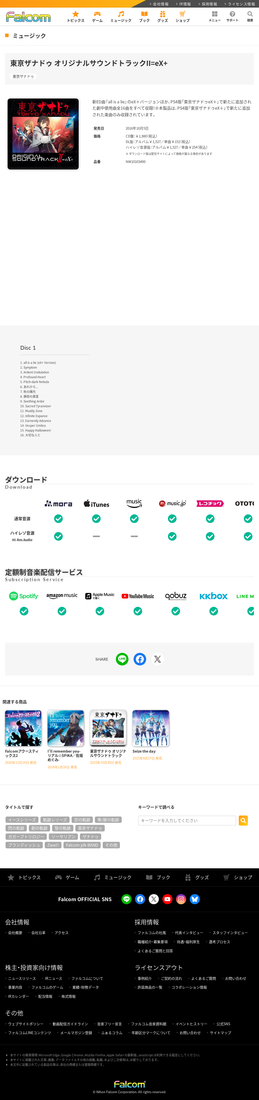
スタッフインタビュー (230, 932)
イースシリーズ (22, 820)
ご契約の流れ (171, 978)
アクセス (62, 932)
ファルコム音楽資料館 (148, 1023)
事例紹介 (145, 978)
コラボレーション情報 (189, 987)
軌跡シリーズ (55, 820)
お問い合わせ (235, 978)
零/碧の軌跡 (108, 820)
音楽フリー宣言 (109, 1023)
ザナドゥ (90, 836)
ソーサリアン (63, 836)
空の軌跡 (82, 820)
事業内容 (15, 987)
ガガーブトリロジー (26, 836)
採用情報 (210, 3)
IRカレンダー (18, 996)
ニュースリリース (22, 978)
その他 (111, 845)
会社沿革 (38, 932)
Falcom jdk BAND (82, 845)
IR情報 (185, 3)
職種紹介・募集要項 (153, 941)
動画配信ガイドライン (70, 1023)
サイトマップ (220, 1032)
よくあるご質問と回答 (155, 950)
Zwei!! (53, 845)
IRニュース (53, 978)
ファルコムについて (87, 978)
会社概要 (15, 932)
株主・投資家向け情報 (34, 967)
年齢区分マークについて (151, 1032)
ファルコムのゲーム (47, 987)
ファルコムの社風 (152, 932)
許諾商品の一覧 (150, 987)
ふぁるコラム (111, 1032)
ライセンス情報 (241, 3)
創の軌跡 (39, 828)
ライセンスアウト (159, 967)
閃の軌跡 (16, 828)
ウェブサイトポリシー (26, 1023)
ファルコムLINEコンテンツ (29, 1032)
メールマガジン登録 (76, 1032)
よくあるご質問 (203, 978)
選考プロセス (219, 941)
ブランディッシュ (24, 845)
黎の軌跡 (63, 828)
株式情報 (68, 996)
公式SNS (223, 1023)
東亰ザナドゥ (23, 76)
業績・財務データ (85, 987)
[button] (215, 16)
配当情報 (45, 996)
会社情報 (161, 3)
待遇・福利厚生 (188, 941)
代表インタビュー (189, 932)
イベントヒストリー (191, 1023)
